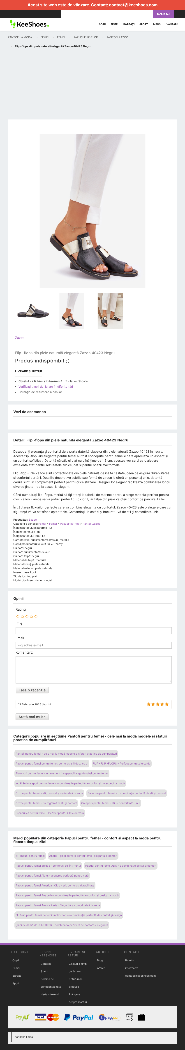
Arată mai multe (32, 717)
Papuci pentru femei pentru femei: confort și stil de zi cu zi (52, 763)
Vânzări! (172, 24)
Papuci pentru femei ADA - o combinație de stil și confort (120, 865)
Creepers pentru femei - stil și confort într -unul (110, 803)
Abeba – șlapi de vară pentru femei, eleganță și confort (83, 855)
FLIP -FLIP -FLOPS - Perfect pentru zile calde (121, 763)
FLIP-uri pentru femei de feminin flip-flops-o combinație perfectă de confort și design (69, 915)
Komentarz (24, 652)
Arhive (101, 968)
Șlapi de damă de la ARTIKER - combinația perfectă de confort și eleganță (62, 925)
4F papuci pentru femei (30, 855)
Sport (15, 983)
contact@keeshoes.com (133, 4)
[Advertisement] (92, 84)
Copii (15, 960)
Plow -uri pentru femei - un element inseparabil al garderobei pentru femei (62, 773)
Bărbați (16, 975)
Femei (16, 968)
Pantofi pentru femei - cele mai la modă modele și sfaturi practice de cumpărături (66, 753)
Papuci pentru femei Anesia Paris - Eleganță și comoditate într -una (58, 905)
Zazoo (19, 338)
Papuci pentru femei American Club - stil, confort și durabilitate (55, 885)
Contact (46, 963)
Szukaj (163, 14)
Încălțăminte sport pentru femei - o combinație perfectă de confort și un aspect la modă (70, 783)
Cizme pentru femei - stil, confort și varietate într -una (49, 793)
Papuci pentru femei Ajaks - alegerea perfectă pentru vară (52, 875)
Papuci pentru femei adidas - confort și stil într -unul (48, 865)
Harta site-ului (50, 994)
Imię (19, 623)
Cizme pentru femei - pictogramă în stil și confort (46, 803)
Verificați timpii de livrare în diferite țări (45, 386)
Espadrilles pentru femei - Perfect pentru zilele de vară (50, 813)
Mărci (157, 24)
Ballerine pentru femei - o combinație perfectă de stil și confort (127, 793)
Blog (100, 960)
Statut (44, 971)
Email (20, 638)
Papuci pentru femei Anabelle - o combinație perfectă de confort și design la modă (67, 895)
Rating (21, 609)
